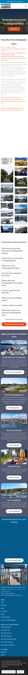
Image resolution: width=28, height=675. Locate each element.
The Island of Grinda (6, 636)
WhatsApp (19, 1)
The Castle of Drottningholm (8, 639)
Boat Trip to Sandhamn (7, 642)
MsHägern (3, 652)
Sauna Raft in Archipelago (8, 645)
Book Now (3, 605)
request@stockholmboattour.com (13, 595)
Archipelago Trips (5, 630)
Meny (25, 6)
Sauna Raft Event (5, 617)
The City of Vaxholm (6, 633)
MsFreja (3, 655)
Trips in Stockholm (6, 627)
